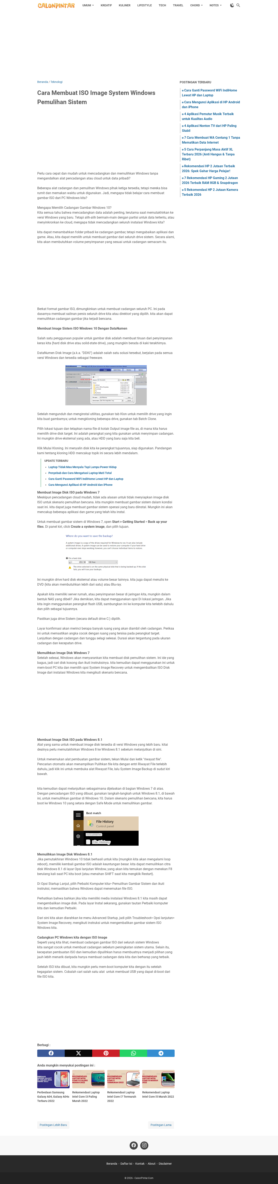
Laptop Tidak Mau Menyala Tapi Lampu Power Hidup (82, 467)
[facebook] (51, 1053)
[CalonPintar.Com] (56, 5)
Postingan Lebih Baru (53, 1125)
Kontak (139, 1163)
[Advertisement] (139, 45)
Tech (162, 5)
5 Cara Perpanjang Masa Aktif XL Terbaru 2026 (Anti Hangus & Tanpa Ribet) (208, 154)
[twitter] (78, 1053)
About (151, 1163)
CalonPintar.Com (144, 1178)
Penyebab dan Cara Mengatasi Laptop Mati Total (80, 473)
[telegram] (161, 1053)
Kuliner (124, 5)
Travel (178, 5)
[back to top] (270, 1175)
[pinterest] (106, 1053)
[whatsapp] (133, 1053)
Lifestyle (144, 5)
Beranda (111, 1163)
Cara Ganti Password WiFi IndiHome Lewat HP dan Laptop (85, 478)
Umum (86, 5)
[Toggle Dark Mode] (232, 5)
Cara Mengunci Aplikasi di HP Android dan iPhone (80, 484)
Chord (195, 5)
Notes (214, 5)
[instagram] (144, 1145)
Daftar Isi (126, 1163)
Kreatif (106, 5)
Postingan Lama (161, 1125)
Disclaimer (165, 1163)
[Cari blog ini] (238, 5)
